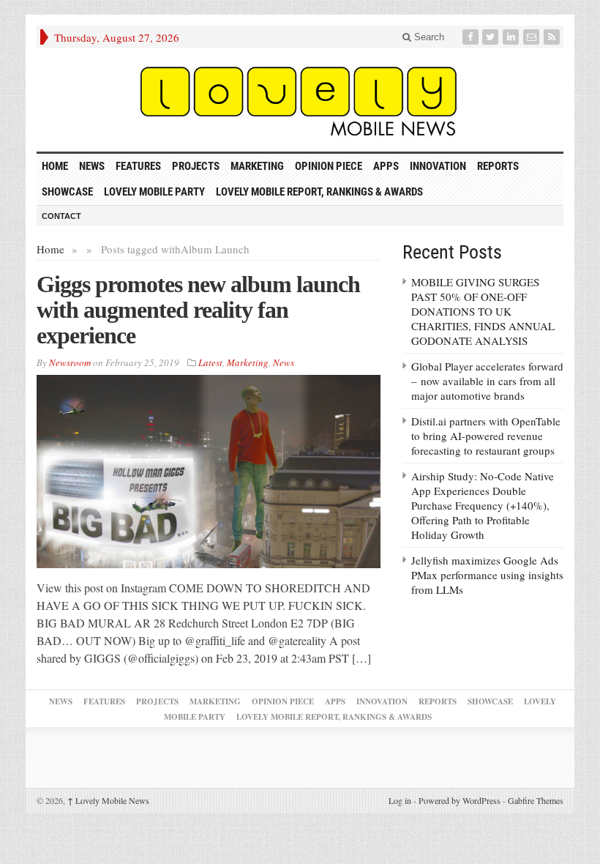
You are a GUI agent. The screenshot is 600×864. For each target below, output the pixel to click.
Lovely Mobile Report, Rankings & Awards (319, 191)
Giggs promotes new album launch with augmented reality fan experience (198, 310)
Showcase (67, 191)
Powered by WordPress (459, 800)
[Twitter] (491, 37)
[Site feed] (553, 37)
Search (427, 36)
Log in (400, 800)
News (92, 166)
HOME (55, 166)
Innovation (438, 166)
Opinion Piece (328, 166)
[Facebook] (472, 37)
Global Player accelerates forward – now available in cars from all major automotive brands (487, 381)
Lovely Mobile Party (154, 191)
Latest (210, 362)
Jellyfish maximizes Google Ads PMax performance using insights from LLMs (487, 575)
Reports (498, 166)
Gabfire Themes (535, 800)
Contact (61, 216)
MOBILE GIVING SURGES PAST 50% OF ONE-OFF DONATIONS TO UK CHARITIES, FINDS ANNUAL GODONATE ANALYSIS (483, 311)
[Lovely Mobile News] (300, 100)
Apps (386, 166)
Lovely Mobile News (108, 800)
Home (50, 249)
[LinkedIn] (512, 37)
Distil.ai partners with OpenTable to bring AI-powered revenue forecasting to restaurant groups (485, 436)
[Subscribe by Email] (532, 37)
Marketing (257, 166)
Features (138, 166)
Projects (196, 166)
